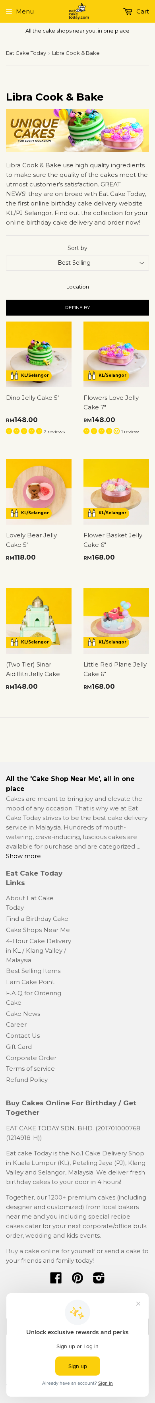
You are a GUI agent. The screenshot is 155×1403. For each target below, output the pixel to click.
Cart (142, 11)
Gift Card (19, 1046)
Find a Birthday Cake (37, 918)
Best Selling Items (33, 971)
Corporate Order (31, 1058)
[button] (25, 431)
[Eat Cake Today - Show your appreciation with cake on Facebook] (56, 1280)
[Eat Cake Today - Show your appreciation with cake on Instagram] (99, 1280)
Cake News (23, 1013)
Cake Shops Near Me (38, 930)
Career (16, 1024)
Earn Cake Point (30, 982)
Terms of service (30, 1068)
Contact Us (23, 1035)
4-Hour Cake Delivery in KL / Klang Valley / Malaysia (38, 950)
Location (77, 286)
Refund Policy (27, 1079)
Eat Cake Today (26, 53)
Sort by (77, 248)
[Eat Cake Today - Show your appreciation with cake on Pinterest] (77, 1280)
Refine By (77, 307)
